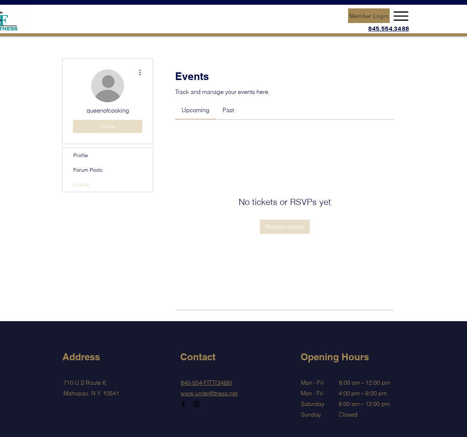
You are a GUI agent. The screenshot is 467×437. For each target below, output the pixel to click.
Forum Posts (88, 170)
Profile (80, 155)
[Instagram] (196, 404)
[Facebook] (183, 404)
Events (81, 184)
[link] (195, 110)
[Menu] (401, 16)
